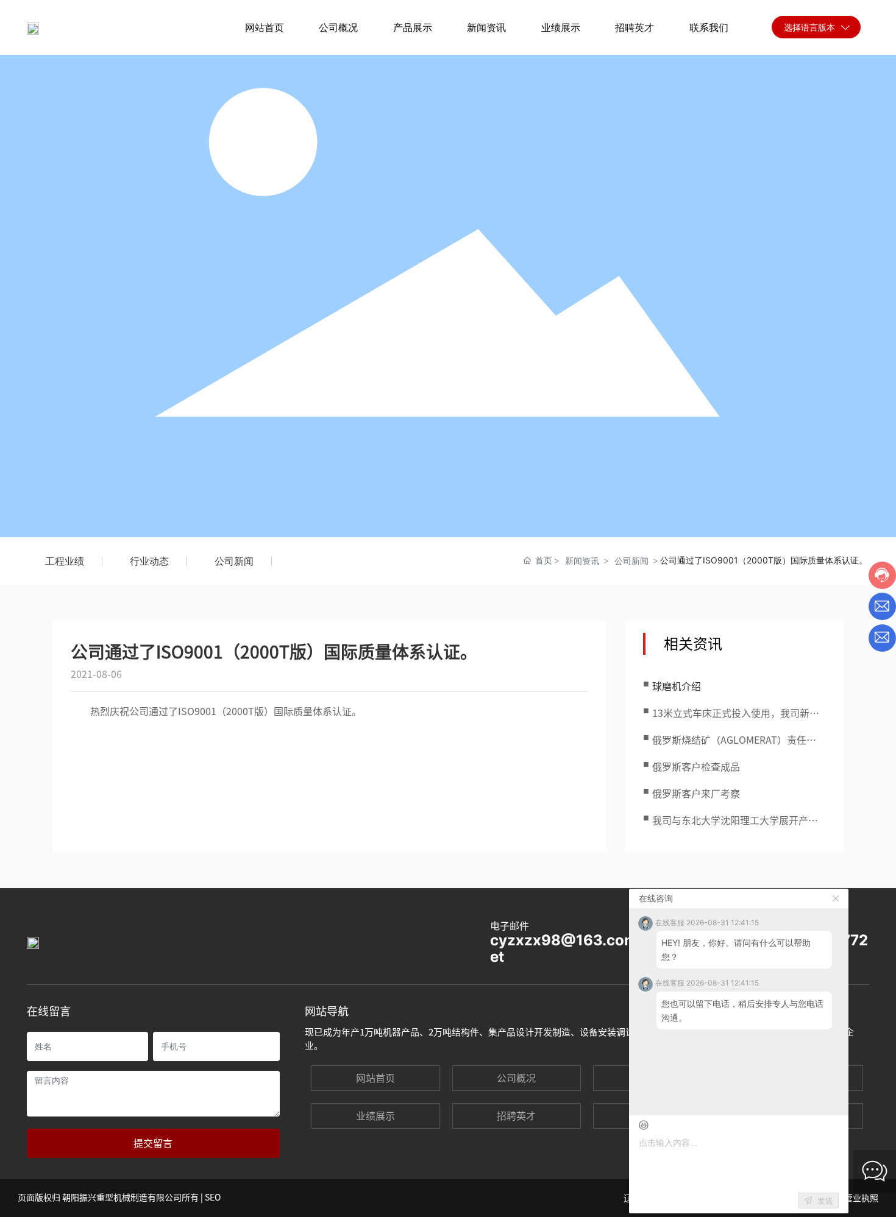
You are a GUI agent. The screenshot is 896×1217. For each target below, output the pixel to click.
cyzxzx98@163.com (564, 940)
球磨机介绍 (676, 686)
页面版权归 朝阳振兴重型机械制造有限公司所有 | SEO (119, 1197)
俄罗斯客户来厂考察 (696, 794)
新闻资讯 (582, 561)
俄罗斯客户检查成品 (696, 767)
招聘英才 (516, 1116)
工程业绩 (64, 561)
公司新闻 (234, 561)
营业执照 (860, 1198)
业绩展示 (375, 1116)
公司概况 (516, 1078)
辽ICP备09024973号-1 (666, 1198)
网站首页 (375, 1078)
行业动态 (149, 561)
